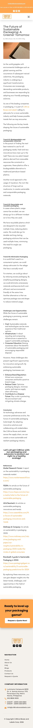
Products (8, 671)
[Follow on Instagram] (16, 11)
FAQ (6, 665)
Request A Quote (11, 676)
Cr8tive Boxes (9, 39)
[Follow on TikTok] (19, 11)
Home (7, 660)
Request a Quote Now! (17, 621)
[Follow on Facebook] (14, 11)
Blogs (7, 668)
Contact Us (9, 673)
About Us (8, 662)
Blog (23, 39)
